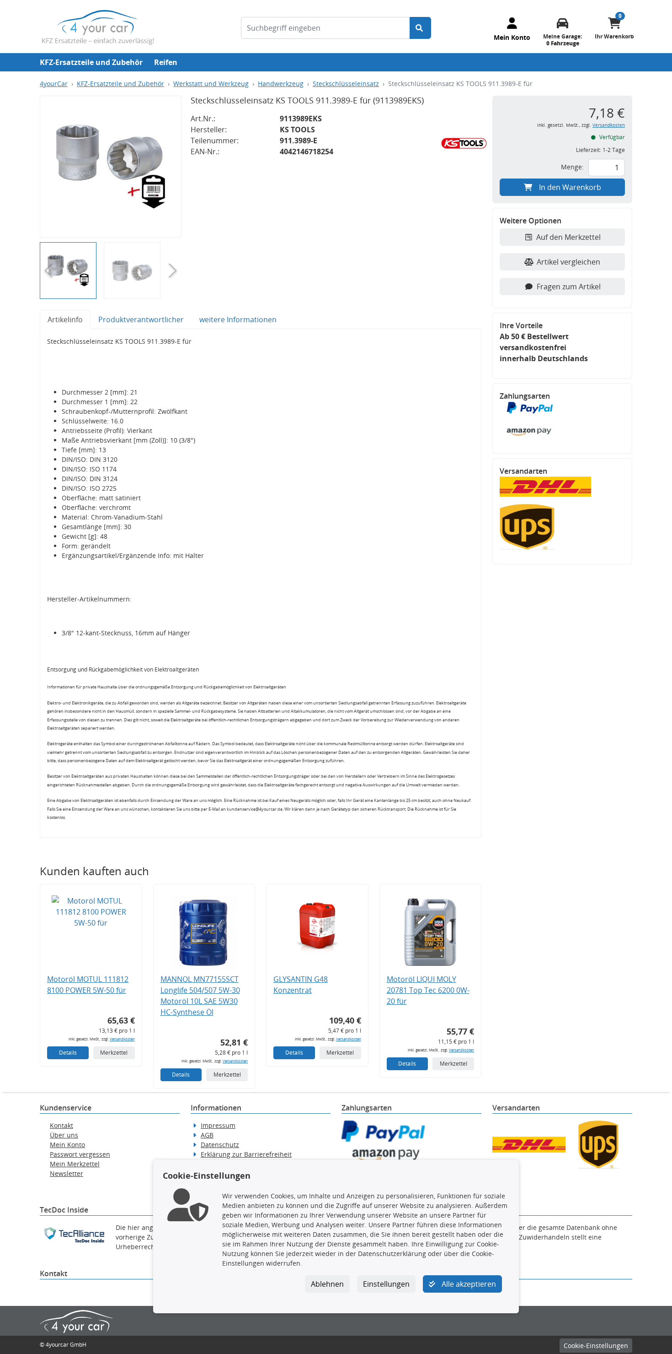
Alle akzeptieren (468, 1284)
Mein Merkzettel (75, 1163)
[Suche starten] (420, 28)
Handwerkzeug (281, 83)
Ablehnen (327, 1284)
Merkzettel (114, 1052)
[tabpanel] (260, 583)
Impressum (218, 1125)
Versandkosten (122, 1038)
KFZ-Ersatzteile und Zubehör (91, 62)
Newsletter (66, 1173)
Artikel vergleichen (568, 262)
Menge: (572, 166)
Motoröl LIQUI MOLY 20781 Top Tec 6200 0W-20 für (428, 990)
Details (68, 1052)
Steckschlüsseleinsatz (346, 83)
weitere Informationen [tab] (238, 319)
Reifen (165, 62)
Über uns (64, 1135)
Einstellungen (386, 1284)
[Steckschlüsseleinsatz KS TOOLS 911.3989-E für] (111, 166)
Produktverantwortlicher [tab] (141, 319)
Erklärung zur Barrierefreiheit (246, 1154)
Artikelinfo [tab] (65, 319)
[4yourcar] (98, 26)
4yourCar (54, 83)
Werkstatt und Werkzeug (211, 83)
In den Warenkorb (570, 187)
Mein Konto (67, 1144)
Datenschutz (220, 1144)
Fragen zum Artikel (569, 287)
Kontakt (61, 1125)
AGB (207, 1135)
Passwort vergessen (80, 1154)
